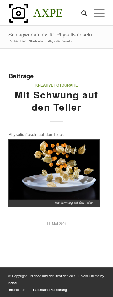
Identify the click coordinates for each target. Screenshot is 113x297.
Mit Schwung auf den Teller (56, 101)
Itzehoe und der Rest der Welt (52, 275)
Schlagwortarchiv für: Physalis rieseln (50, 34)
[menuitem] (81, 12)
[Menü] (96, 12)
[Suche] (81, 12)
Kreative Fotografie (56, 85)
